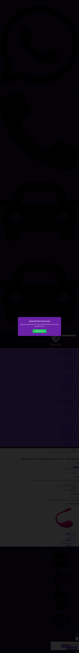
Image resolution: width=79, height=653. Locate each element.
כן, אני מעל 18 (39, 331)
